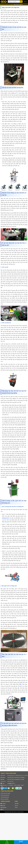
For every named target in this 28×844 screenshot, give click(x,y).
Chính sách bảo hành (5, 795)
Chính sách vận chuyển (5, 793)
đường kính (5, 518)
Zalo (3, 809)
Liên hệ (16, 805)
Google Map (3, 807)
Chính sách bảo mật (5, 797)
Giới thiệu (17, 803)
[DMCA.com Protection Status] (11, 788)
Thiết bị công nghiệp (9, 4)
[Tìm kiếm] (21, 1)
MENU (25, 1)
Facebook (3, 803)
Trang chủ (3, 4)
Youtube (3, 805)
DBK (20, 684)
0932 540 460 (10, 781)
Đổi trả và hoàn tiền (5, 799)
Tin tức (16, 807)
